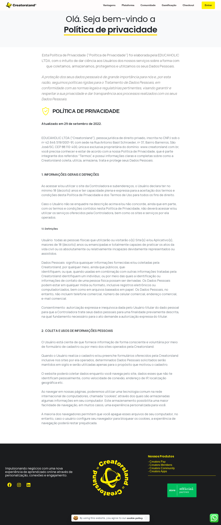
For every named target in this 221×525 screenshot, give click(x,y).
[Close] (146, 518)
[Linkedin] (28, 485)
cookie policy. (135, 518)
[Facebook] (9, 485)
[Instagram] (19, 485)
